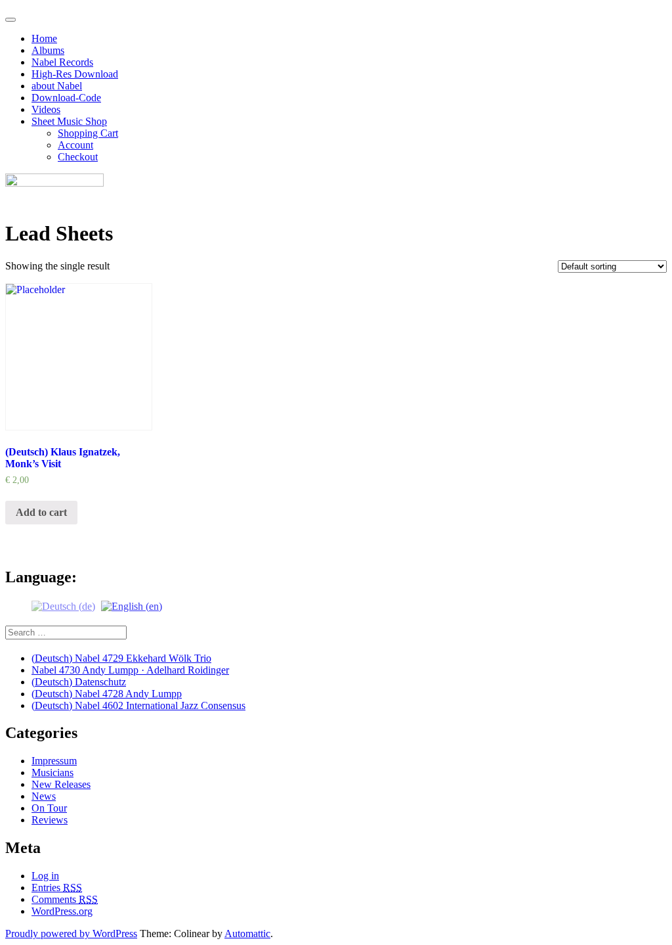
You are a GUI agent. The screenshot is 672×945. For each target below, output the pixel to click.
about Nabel (57, 85)
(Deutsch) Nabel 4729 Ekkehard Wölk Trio (121, 658)
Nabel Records (62, 62)
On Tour (49, 808)
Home (44, 38)
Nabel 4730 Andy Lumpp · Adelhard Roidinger (130, 670)
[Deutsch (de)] (63, 605)
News (44, 796)
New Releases (61, 784)
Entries (57, 887)
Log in (45, 875)
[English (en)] (131, 605)
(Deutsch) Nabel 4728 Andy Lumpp (107, 693)
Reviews (50, 819)
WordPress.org (62, 911)
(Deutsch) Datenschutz (79, 681)
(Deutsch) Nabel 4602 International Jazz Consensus (138, 705)
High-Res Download (75, 74)
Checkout (78, 156)
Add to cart (41, 512)
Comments (65, 899)
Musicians (53, 772)
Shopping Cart (88, 133)
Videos (46, 109)
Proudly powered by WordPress (71, 933)
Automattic (247, 933)
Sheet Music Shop (69, 121)
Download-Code (66, 97)
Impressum (54, 760)
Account (75, 144)
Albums (48, 50)
